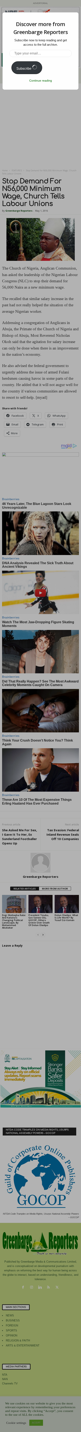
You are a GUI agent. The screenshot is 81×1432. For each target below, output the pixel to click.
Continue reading (40, 80)
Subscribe (24, 68)
